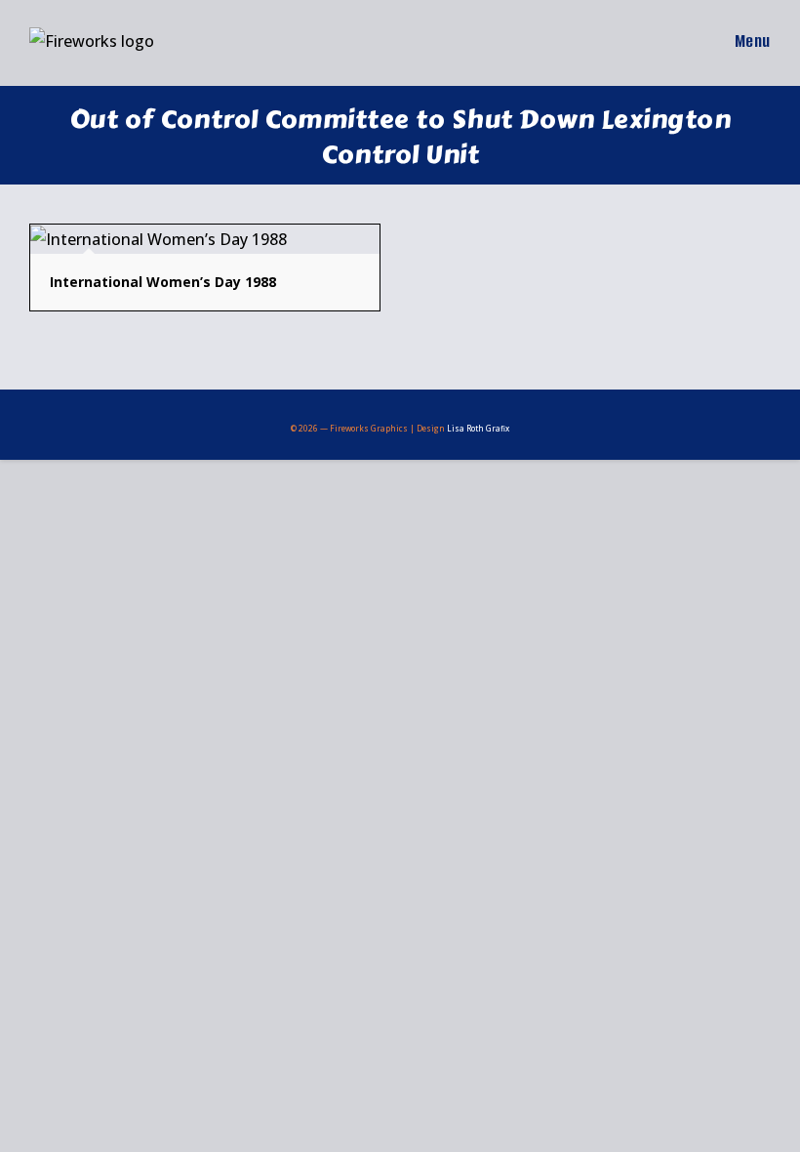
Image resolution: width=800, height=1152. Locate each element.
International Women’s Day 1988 (163, 281)
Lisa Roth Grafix (478, 428)
